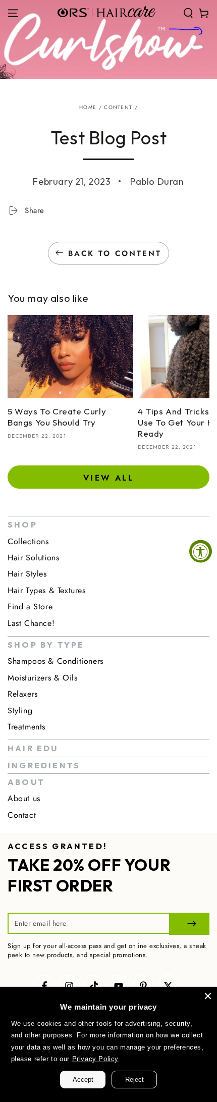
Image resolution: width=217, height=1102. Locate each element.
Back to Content (114, 253)
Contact (22, 815)
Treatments (26, 726)
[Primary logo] (106, 13)
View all (108, 478)
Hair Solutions (33, 557)
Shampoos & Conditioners (55, 661)
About (26, 782)
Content (118, 107)
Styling (20, 710)
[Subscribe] (189, 924)
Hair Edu (33, 748)
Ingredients (44, 765)
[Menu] (13, 13)
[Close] (208, 996)
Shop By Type (46, 645)
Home (87, 107)
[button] (188, 13)
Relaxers (23, 694)
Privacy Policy (95, 1059)
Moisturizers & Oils (42, 678)
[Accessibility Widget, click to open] (200, 551)
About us (24, 798)
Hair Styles (27, 574)
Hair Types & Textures (47, 590)
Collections (28, 541)
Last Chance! (31, 623)
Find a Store (30, 606)
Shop (22, 524)
